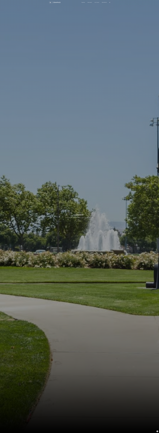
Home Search (90, 2)
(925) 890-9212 (104, 2)
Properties (83, 2)
